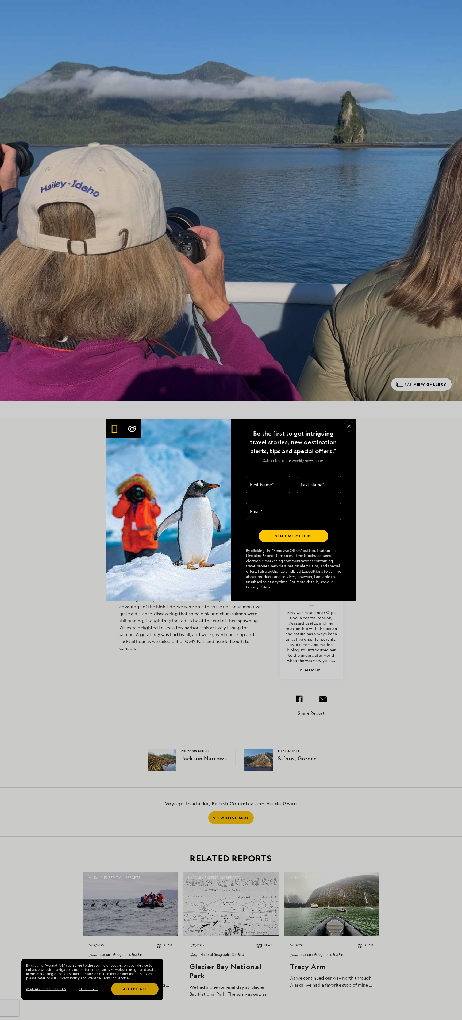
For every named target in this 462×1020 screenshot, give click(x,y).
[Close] (349, 426)
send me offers (293, 535)
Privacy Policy (258, 587)
